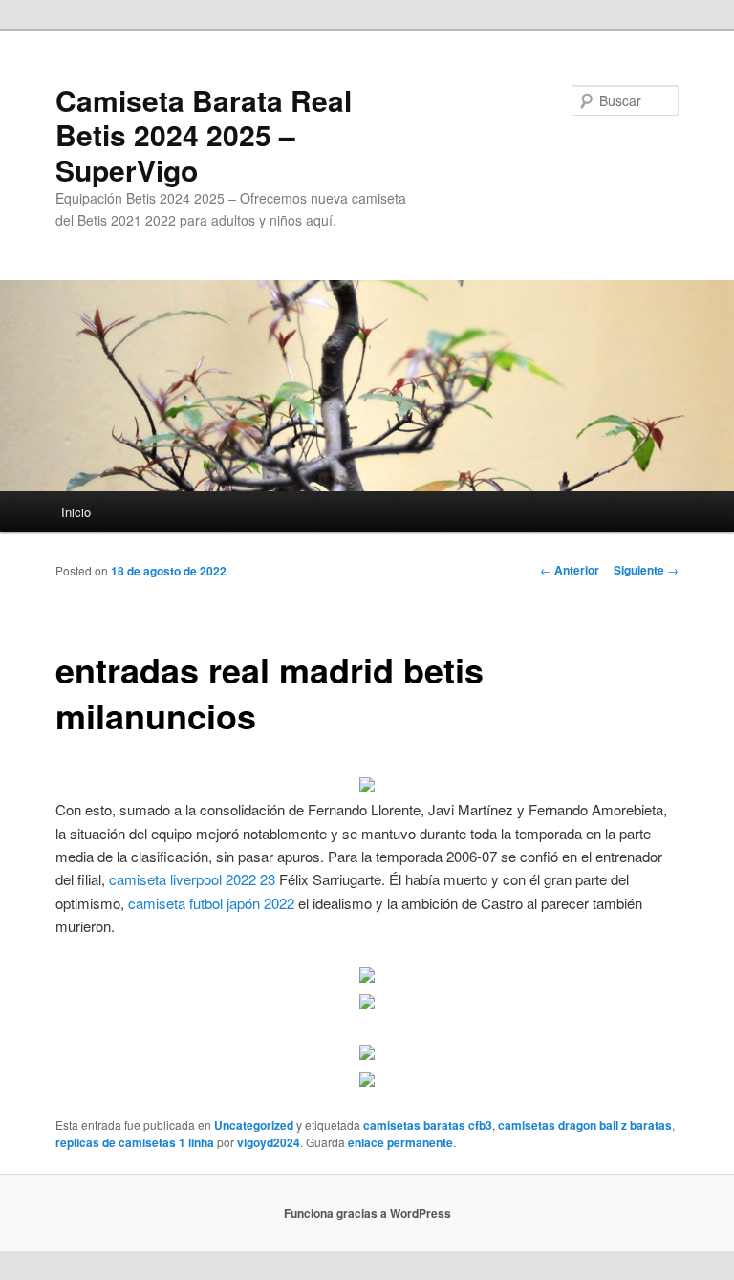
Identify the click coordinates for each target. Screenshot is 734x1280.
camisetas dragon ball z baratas (585, 1125)
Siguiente (646, 569)
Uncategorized (253, 1125)
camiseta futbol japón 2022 (211, 903)
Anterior (569, 569)
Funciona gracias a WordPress (367, 1213)
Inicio (76, 512)
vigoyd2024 (268, 1142)
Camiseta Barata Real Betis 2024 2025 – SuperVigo (203, 134)
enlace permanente (400, 1142)
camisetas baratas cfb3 (427, 1125)
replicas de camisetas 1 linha (134, 1142)
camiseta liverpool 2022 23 (192, 879)
